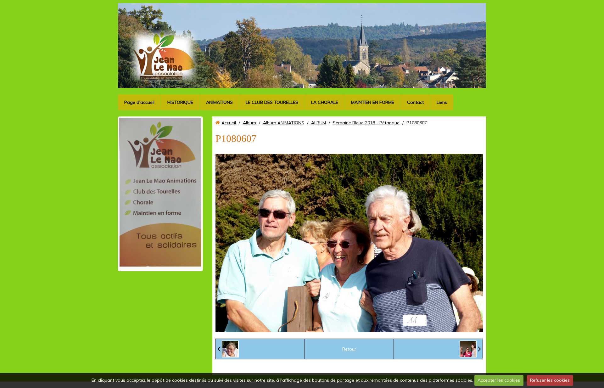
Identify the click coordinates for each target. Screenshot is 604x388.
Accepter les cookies (499, 380)
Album (249, 123)
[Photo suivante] (470, 348)
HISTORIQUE (180, 102)
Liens (442, 102)
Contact (415, 102)
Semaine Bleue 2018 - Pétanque (366, 123)
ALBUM (318, 123)
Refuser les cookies (550, 380)
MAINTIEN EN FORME (372, 102)
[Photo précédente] (228, 348)
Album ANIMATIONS (283, 123)
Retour (349, 349)
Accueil (228, 123)
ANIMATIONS (219, 102)
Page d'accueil (139, 102)
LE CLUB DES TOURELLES (272, 102)
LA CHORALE (324, 102)
